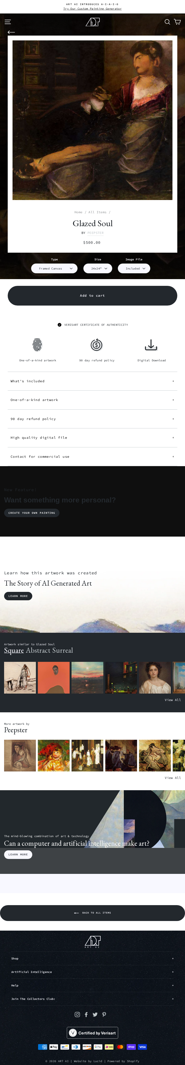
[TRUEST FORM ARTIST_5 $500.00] (54, 756)
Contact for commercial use (92, 456)
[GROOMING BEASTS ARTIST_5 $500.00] (155, 756)
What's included (92, 381)
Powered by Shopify (123, 1061)
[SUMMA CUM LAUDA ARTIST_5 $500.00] (121, 756)
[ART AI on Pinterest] (104, 1014)
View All (173, 700)
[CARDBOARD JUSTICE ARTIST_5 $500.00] (20, 756)
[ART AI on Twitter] (95, 1014)
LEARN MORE (18, 854)
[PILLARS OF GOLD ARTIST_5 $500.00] (87, 756)
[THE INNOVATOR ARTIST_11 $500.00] (20, 678)
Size (97, 259)
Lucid (97, 1061)
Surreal (62, 650)
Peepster (95, 233)
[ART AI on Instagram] (77, 1014)
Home (78, 212)
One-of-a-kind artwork (92, 400)
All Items (97, 212)
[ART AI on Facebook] (86, 1014)
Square (14, 650)
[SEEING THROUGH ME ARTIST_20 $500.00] (155, 678)
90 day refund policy (92, 419)
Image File (134, 259)
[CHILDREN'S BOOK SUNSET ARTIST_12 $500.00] (87, 678)
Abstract (38, 650)
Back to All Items (96, 912)
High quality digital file (92, 437)
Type (54, 259)
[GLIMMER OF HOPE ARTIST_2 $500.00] (121, 678)
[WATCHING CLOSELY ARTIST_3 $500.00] (54, 678)
